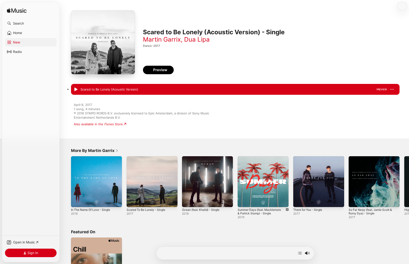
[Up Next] (300, 253)
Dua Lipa (197, 39)
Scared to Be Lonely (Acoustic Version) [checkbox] (109, 89)
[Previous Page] (66, 181)
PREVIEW (382, 89)
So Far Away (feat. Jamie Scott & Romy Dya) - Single (373, 160)
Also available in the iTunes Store (98, 124)
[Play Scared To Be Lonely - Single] (132, 201)
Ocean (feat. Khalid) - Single (203, 158)
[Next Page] (404, 181)
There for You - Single (309, 158)
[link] (94, 150)
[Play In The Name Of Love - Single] (76, 201)
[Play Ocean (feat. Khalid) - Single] (187, 201)
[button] (30, 23)
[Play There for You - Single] (299, 201)
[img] (17, 10)
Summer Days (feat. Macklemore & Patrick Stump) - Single (262, 160)
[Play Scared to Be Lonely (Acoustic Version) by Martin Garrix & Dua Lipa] (75, 89)
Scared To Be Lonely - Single (148, 158)
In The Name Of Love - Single (93, 158)
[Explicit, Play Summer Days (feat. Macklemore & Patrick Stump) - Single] (243, 201)
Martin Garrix (162, 39)
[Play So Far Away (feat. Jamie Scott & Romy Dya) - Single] (354, 201)
